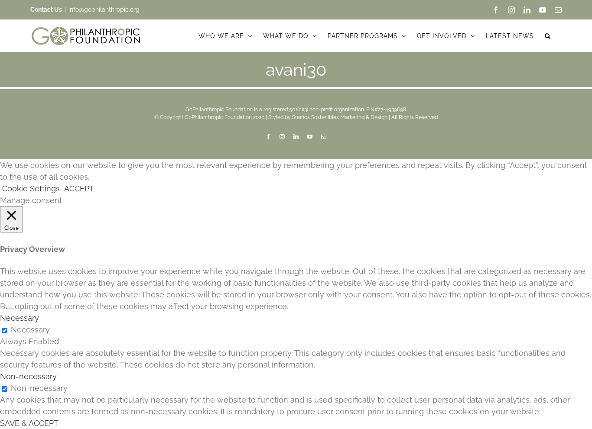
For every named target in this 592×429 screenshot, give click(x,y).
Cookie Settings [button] (31, 188)
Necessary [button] (19, 318)
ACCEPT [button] (79, 188)
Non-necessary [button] (28, 376)
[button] (548, 36)
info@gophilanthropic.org (104, 9)
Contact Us (46, 9)
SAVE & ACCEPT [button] (29, 423)
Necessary (30, 329)
